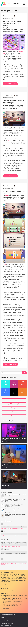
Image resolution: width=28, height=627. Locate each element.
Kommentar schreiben (8, 18)
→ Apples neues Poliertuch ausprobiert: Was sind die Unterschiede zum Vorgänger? (13, 536)
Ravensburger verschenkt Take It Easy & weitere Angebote (12, 23)
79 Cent (9, 140)
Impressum (5, 588)
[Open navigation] (24, 3)
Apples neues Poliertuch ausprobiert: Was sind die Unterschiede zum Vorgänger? (15, 500)
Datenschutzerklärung (8, 590)
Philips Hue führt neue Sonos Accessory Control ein (13, 465)
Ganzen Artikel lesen (10, 83)
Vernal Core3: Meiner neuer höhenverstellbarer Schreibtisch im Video (15, 515)
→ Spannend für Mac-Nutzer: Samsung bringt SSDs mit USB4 (11, 528)
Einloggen (14, 408)
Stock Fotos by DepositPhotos (7, 623)
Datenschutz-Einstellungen (6, 625)
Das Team (14, 416)
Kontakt (14, 412)
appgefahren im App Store (14, 404)
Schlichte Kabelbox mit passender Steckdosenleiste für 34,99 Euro (15, 495)
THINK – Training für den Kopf (14, 191)
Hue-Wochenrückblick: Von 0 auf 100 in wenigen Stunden (14, 439)
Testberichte (14, 400)
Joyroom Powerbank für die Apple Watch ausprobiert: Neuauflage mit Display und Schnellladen (13, 509)
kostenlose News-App (21, 580)
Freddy (17, 16)
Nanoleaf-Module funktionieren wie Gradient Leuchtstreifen (13, 485)
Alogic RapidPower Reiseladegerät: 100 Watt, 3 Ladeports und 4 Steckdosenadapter (14, 505)
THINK (7, 195)
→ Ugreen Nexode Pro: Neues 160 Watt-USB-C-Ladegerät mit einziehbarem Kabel (12, 555)
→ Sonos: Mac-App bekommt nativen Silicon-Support (10, 546)
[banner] (10, 4)
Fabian (17, 95)
